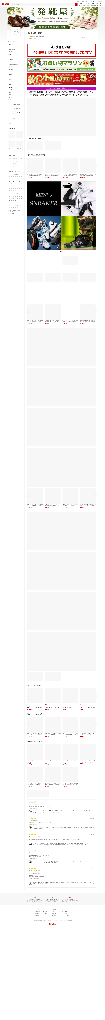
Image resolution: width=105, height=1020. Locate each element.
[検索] (76, 7)
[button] (100, 5)
